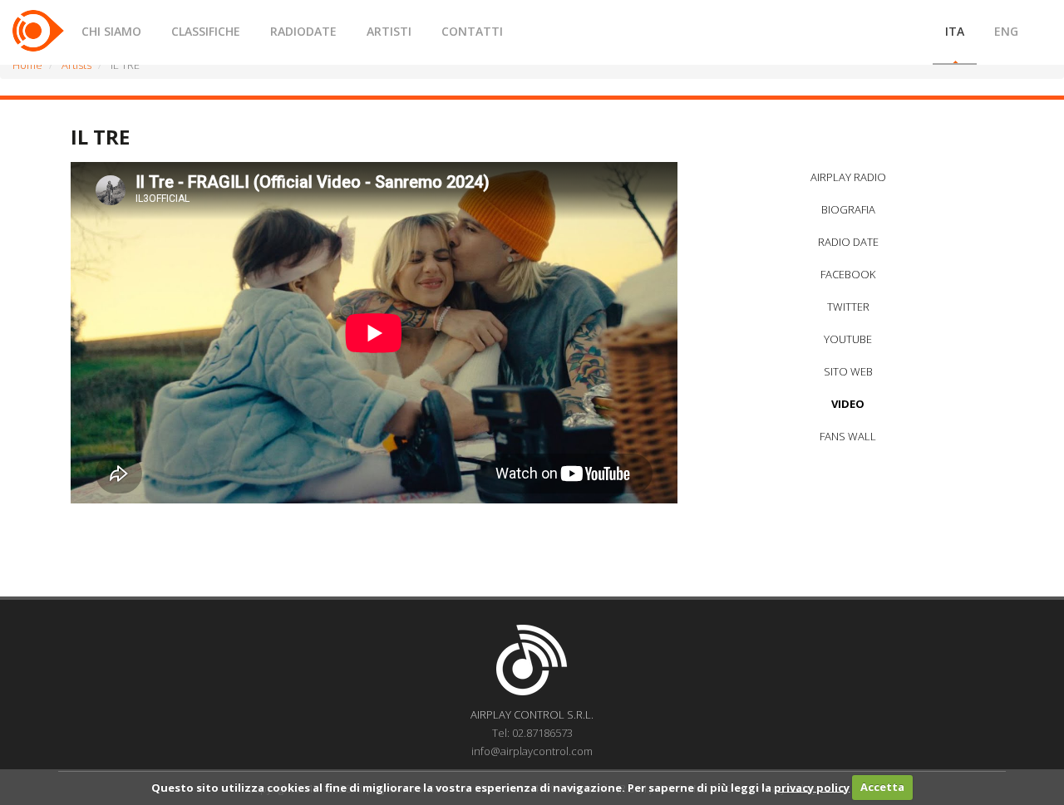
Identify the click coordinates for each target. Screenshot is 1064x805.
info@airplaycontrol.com (532, 751)
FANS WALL (848, 436)
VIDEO (847, 403)
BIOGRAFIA (848, 209)
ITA (954, 31)
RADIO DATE (848, 241)
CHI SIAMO (111, 31)
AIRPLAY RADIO (848, 176)
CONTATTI (472, 31)
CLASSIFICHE (205, 31)
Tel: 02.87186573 (532, 732)
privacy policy (812, 786)
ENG (1006, 31)
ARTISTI (389, 31)
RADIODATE (303, 31)
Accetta (882, 786)
